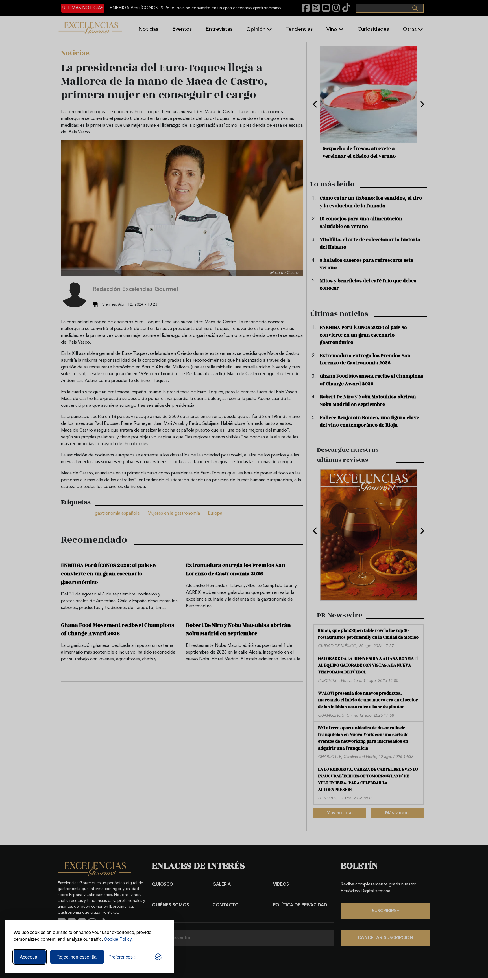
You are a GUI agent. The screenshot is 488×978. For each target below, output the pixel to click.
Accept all (30, 956)
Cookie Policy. (118, 939)
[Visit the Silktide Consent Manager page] (158, 957)
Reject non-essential (77, 956)
